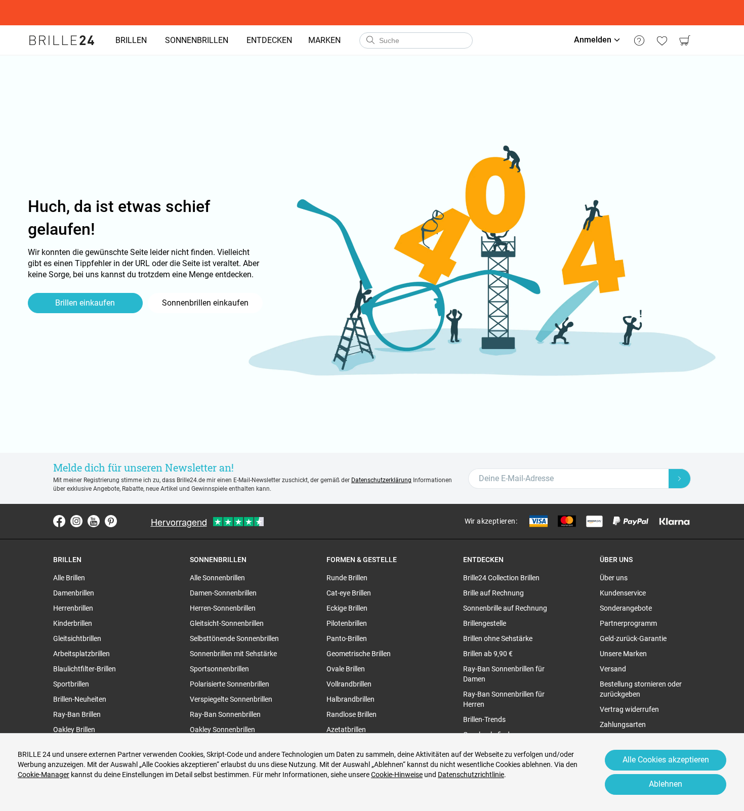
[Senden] (370, 40)
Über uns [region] (614, 578)
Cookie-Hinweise (397, 775)
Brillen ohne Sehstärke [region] (497, 638)
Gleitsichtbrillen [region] (77, 638)
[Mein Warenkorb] (684, 40)
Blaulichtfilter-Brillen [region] (84, 669)
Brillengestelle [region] (484, 623)
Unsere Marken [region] (623, 654)
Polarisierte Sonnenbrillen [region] (229, 684)
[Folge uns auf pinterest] (111, 521)
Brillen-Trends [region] (484, 719)
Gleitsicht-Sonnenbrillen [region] (227, 623)
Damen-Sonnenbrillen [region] (223, 593)
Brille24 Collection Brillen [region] (501, 578)
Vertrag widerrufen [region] (629, 709)
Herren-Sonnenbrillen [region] (223, 608)
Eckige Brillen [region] (346, 608)
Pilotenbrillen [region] (346, 623)
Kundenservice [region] (623, 593)
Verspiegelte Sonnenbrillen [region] (231, 699)
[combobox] (416, 40)
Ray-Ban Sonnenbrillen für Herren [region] (504, 699)
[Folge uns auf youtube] (94, 521)
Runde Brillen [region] (346, 578)
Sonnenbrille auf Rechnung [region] (505, 608)
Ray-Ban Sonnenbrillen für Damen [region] (504, 674)
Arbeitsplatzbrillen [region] (81, 654)
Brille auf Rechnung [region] (493, 593)
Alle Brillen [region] (69, 578)
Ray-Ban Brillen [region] (77, 714)
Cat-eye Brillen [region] (348, 593)
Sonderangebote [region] (626, 608)
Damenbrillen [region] (73, 593)
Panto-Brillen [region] (346, 638)
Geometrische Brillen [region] (358, 654)
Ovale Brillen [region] (345, 669)
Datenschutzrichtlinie (471, 775)
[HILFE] (639, 40)
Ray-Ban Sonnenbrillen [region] (225, 714)
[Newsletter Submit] (680, 478)
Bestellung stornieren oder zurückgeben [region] (641, 689)
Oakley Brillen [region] (74, 729)
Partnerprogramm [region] (628, 623)
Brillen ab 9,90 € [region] (488, 654)
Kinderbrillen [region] (72, 623)
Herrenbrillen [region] (73, 608)
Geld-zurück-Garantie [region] (633, 638)
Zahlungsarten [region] (623, 724)
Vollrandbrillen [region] (348, 684)
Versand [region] (613, 669)
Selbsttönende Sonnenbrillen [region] (234, 638)
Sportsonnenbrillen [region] (219, 669)
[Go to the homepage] (62, 40)
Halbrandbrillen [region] (350, 699)
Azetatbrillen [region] (346, 729)
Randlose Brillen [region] (351, 714)
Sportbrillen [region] (71, 684)
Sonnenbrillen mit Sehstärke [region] (233, 654)
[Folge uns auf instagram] (76, 521)
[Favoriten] (661, 40)
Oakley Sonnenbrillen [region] (222, 729)
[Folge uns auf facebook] (59, 521)
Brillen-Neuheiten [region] (79, 699)
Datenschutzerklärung (381, 480)
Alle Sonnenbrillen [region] (217, 578)
